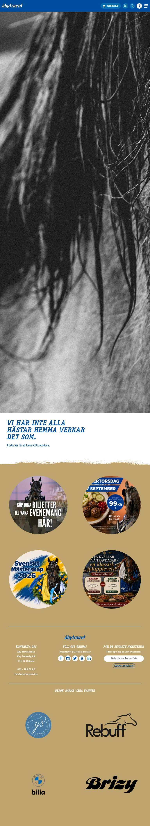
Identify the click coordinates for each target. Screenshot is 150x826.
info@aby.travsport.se (26, 674)
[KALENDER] (125, 6)
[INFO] (139, 6)
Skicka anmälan (123, 666)
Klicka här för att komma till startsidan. (28, 445)
